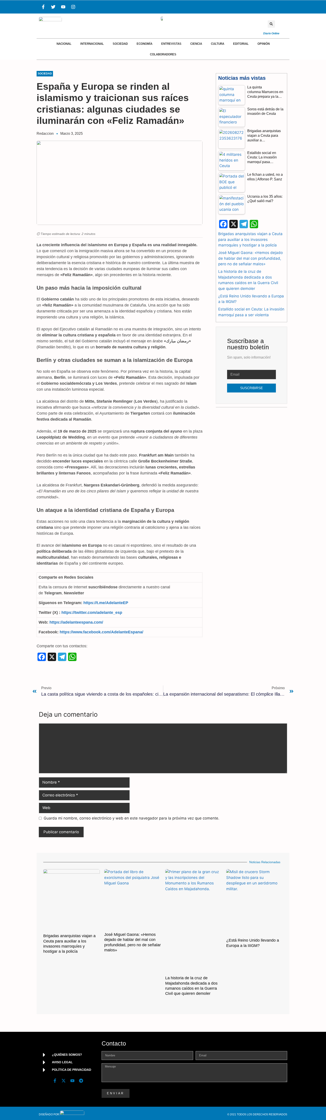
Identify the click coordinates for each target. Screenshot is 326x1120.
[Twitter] (53, 6)
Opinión (263, 43)
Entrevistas (171, 43)
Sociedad (120, 43)
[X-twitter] (63, 1080)
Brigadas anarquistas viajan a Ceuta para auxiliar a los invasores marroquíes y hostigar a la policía (250, 239)
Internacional (92, 43)
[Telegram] (81, 1080)
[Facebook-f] (43, 6)
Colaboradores (163, 54)
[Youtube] (63, 6)
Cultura (217, 43)
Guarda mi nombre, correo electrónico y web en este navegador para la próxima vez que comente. (131, 818)
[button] (271, 24)
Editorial (241, 43)
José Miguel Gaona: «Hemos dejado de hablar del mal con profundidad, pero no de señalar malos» (250, 258)
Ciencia (196, 43)
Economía (144, 43)
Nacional (64, 43)
